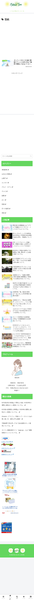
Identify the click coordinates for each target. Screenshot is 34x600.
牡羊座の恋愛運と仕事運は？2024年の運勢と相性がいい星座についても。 (16, 411)
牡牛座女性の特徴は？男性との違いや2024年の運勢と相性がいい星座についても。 (16, 404)
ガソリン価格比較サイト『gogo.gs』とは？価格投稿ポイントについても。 (17, 431)
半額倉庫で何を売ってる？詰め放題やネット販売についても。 (16, 424)
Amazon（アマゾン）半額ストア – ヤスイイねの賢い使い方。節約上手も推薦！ (17, 418)
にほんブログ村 (6, 441)
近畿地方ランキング (6, 454)
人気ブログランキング (7, 448)
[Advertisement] (17, 39)
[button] (30, 156)
